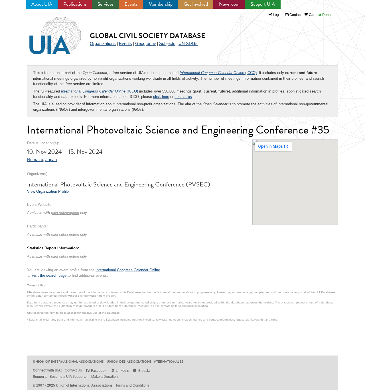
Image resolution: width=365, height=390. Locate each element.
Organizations (103, 43)
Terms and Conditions (132, 385)
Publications (74, 4)
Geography (145, 43)
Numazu (35, 159)
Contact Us (73, 370)
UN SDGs (188, 43)
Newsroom (229, 4)
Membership (161, 4)
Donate (327, 15)
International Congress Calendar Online (128, 270)
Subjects (167, 43)
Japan (51, 159)
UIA (48, 32)
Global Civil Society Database (147, 35)
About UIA (41, 4)
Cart (311, 15)
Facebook (98, 371)
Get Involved (196, 4)
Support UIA (263, 4)
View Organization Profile (48, 191)
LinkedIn (122, 371)
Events (131, 4)
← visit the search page (46, 275)
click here (161, 97)
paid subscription (65, 213)
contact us (183, 97)
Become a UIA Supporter (69, 377)
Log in (278, 15)
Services (105, 4)
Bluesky (144, 371)
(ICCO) (218, 73)
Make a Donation (104, 377)
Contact (295, 15)
